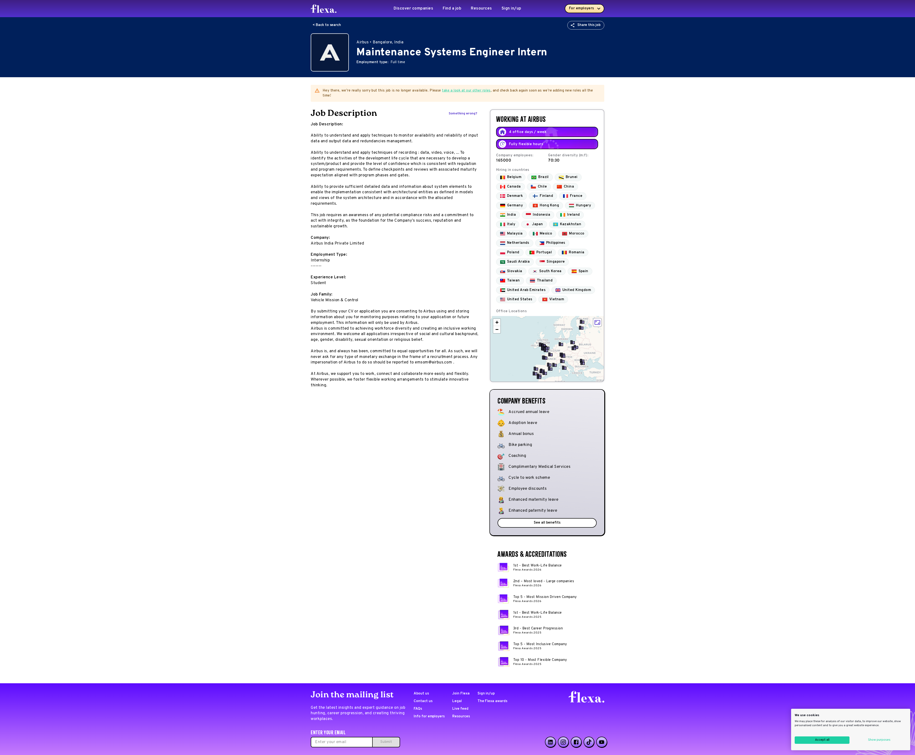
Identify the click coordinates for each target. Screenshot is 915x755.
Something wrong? (463, 114)
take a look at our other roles (466, 90)
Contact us (423, 701)
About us (421, 693)
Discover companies (413, 8)
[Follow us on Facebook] (576, 742)
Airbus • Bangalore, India (380, 42)
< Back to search (327, 25)
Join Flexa (461, 693)
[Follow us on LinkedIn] (550, 742)
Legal (457, 701)
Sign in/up (511, 8)
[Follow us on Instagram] (563, 742)
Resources (481, 8)
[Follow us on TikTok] (589, 742)
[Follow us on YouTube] (601, 742)
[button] (581, 327)
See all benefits (547, 522)
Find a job (452, 8)
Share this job (588, 25)
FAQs (418, 709)
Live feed (460, 709)
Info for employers (429, 716)
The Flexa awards (492, 701)
